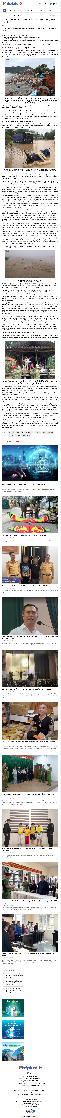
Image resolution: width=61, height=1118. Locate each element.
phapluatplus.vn (26, 435)
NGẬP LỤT (11, 432)
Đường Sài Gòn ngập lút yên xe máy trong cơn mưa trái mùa (19, 39)
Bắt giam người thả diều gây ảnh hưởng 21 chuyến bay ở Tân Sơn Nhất (25, 535)
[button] (56, 3)
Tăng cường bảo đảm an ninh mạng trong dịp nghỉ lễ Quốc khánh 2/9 (25, 484)
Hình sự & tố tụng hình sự (45, 10)
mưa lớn (11, 435)
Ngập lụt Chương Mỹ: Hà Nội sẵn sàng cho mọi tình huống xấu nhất (21, 37)
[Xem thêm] (56, 10)
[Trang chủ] (30, 1068)
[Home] (4, 10)
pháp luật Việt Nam (48, 432)
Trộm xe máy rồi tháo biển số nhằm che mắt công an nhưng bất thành (26, 586)
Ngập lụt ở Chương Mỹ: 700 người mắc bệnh (14, 35)
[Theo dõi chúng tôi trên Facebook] (51, 3)
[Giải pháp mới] (37, 1116)
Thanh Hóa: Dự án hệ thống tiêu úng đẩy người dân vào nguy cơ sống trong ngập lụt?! (26, 44)
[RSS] (33, 1073)
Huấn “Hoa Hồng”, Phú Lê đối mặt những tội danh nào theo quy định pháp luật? (28, 742)
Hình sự (20, 16)
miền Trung (19, 432)
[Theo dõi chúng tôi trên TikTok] (54, 3)
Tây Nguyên (37, 432)
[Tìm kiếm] (46, 4)
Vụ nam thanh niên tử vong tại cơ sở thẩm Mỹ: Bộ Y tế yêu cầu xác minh (26, 689)
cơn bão (17, 435)
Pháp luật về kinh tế (29, 10)
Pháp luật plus (28, 432)
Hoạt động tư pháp (15, 10)
